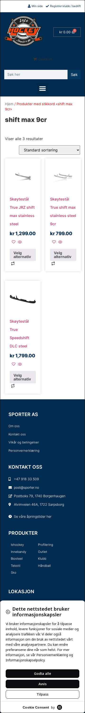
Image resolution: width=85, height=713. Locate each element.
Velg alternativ (22, 254)
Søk (74, 74)
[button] (42, 59)
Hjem (9, 104)
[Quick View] (19, 242)
